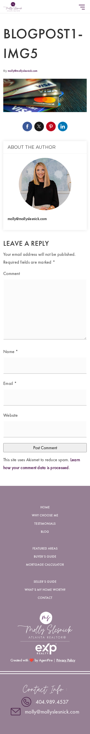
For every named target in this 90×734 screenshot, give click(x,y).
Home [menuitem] (45, 507)
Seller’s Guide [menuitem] (45, 582)
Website (10, 415)
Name (10, 351)
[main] (45, 243)
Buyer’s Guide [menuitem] (45, 556)
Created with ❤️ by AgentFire (31, 660)
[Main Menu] (82, 7)
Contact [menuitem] (45, 598)
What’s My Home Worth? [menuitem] (45, 590)
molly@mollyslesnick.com (23, 71)
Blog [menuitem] (45, 532)
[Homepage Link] (12, 6)
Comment (11, 273)
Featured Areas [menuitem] (45, 548)
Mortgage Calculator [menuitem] (45, 565)
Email (10, 383)
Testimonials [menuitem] (45, 524)
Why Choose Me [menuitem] (45, 515)
